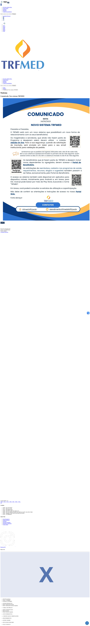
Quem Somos (5, 8)
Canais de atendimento (7, 11)
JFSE (4, 31)
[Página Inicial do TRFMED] (22, 76)
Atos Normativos (6, 519)
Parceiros (4, 10)
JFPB (4, 27)
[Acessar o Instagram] (7, 546)
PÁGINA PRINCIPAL (7, 7)
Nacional (4, 521)
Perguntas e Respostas (7, 523)
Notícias (4, 88)
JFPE (4, 28)
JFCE (4, 26)
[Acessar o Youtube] (16, 546)
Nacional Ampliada (6, 522)
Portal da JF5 (3, 547)
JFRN (4, 30)
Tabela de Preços (6, 520)
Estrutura (4, 9)
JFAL (4, 25)
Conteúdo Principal (6, 16)
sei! (1, 502)
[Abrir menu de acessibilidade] (87, 623)
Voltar (4, 87)
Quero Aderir (5, 524)
